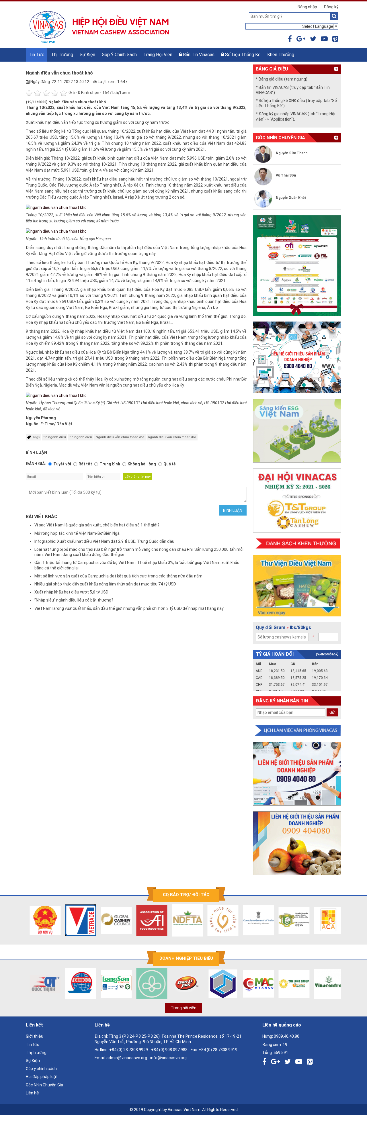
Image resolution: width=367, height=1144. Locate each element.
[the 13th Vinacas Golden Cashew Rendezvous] (297, 265)
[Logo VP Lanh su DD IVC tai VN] (290, 920)
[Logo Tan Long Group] (290, 983)
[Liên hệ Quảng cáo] (297, 357)
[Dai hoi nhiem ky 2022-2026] (297, 500)
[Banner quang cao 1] (297, 774)
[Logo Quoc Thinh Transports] (41, 983)
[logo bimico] (77, 983)
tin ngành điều (55, 437)
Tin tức (36, 54)
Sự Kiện (87, 54)
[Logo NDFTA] (183, 920)
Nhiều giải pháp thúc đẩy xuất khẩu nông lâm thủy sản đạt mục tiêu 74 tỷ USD (105, 584)
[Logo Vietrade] (77, 920)
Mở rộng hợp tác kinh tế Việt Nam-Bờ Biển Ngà (77, 533)
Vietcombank (327, 654)
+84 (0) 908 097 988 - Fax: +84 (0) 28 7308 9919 (194, 1049)
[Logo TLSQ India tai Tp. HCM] (254, 920)
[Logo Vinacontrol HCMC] (326, 983)
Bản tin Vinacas (198, 54)
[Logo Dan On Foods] (183, 983)
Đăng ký (331, 7)
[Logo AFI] (148, 920)
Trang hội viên (157, 54)
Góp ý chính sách (119, 54)
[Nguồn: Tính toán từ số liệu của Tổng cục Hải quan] (56, 231)
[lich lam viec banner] (297, 730)
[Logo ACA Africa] (326, 920)
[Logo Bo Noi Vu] (41, 920)
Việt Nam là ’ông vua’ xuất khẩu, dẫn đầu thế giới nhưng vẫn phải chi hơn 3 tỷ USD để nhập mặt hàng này (129, 608)
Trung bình (109, 464)
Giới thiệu (34, 1036)
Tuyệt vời (62, 464)
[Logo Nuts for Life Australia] (219, 920)
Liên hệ (32, 1093)
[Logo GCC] (112, 920)
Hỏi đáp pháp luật (42, 1076)
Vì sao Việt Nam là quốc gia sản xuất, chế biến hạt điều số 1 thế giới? (96, 525)
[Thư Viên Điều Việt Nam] (297, 585)
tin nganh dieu (81, 437)
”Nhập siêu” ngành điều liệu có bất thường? (73, 600)
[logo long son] (112, 983)
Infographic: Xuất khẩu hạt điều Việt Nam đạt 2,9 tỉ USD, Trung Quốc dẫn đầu (104, 541)
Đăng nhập (307, 7)
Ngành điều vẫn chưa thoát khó (120, 437)
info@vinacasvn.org (168, 1057)
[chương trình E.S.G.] (297, 431)
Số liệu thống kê (242, 54)
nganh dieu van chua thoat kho (172, 437)
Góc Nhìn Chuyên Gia (44, 1085)
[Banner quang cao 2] (297, 843)
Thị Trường (62, 54)
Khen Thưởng (280, 54)
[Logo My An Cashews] (254, 983)
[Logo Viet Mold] (219, 983)
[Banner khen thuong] (297, 543)
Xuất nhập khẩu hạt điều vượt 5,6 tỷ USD (71, 592)
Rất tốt (85, 464)
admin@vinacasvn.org (126, 1057)
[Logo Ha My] (148, 983)
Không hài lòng (142, 464)
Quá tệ (169, 464)
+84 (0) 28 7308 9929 (128, 1049)
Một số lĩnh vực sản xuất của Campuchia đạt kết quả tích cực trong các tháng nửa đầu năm (118, 576)
